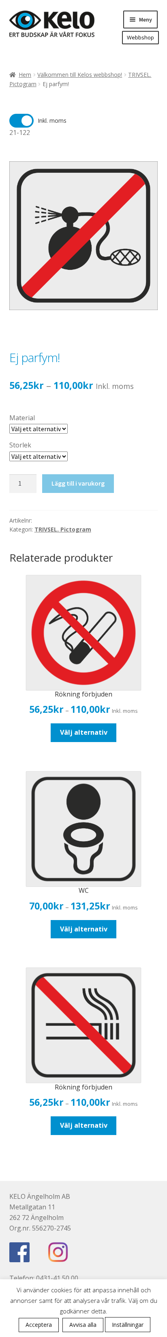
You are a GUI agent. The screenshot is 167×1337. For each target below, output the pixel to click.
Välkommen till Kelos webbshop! (79, 74)
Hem (25, 74)
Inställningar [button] (127, 1324)
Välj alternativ (83, 732)
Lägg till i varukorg (78, 483)
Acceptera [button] (39, 1324)
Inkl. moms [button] (52, 120)
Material (22, 417)
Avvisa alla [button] (82, 1324)
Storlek (20, 445)
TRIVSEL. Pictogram (62, 529)
